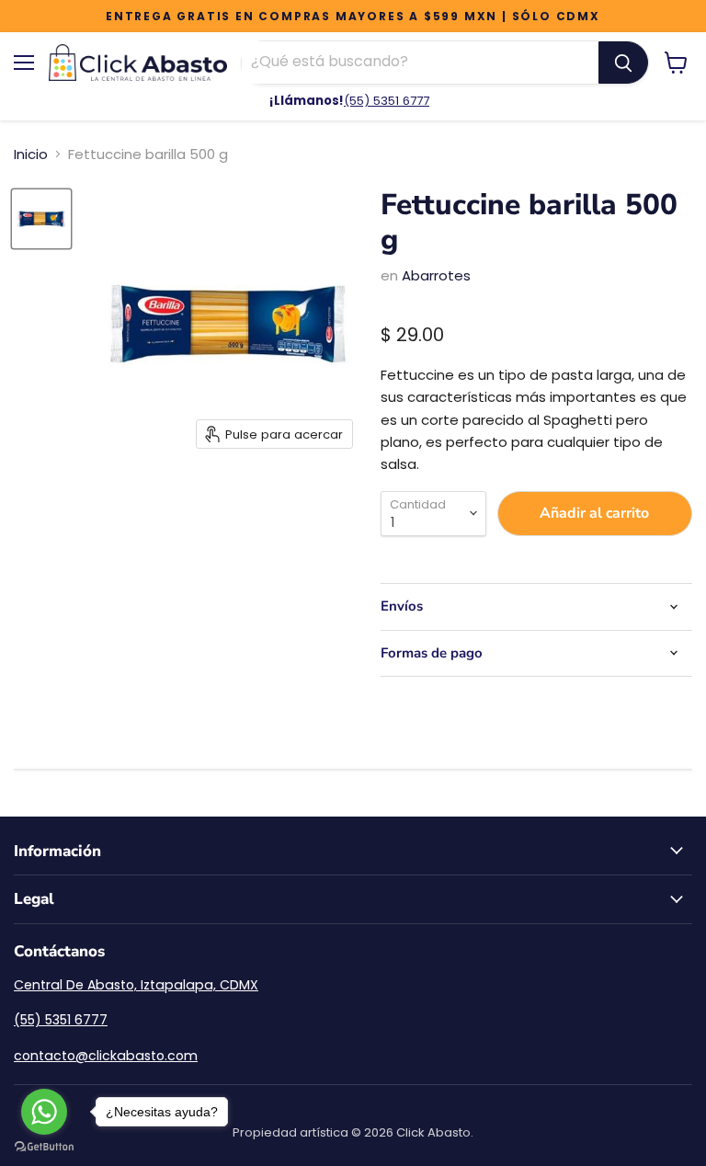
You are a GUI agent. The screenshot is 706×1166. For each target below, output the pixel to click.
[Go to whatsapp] (44, 1112)
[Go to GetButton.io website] (44, 1147)
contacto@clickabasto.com (106, 1055)
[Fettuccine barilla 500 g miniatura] (41, 218)
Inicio (31, 154)
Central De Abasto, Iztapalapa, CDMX (136, 985)
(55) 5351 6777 (386, 100)
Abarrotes (436, 275)
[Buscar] (623, 62)
